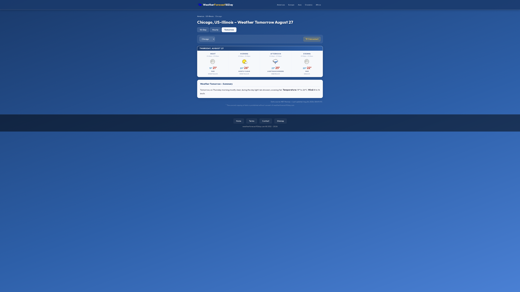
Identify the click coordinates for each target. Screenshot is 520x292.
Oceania (308, 5)
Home (238, 121)
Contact (265, 121)
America (200, 16)
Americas (281, 5)
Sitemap (280, 121)
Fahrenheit (312, 39)
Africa (318, 5)
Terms (251, 121)
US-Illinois (210, 16)
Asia (300, 5)
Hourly (215, 30)
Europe (291, 5)
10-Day (203, 30)
